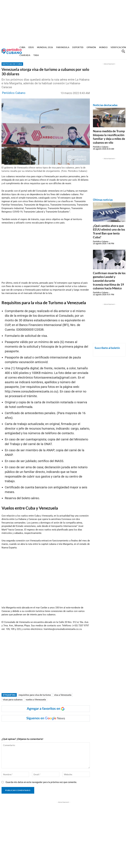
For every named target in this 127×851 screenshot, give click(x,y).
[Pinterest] (47, 728)
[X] (40, 728)
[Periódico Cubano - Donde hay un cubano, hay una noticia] (12, 51)
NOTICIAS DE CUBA (12, 64)
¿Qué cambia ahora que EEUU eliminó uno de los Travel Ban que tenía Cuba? (109, 231)
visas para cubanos (13, 699)
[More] (62, 728)
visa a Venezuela (62, 694)
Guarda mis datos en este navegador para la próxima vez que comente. (41, 782)
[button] (123, 51)
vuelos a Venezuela (36, 699)
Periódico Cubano (13, 93)
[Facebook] (26, 728)
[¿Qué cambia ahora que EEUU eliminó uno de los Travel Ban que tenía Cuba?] (109, 212)
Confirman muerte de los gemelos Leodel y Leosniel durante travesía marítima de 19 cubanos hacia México (109, 280)
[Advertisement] (63, 21)
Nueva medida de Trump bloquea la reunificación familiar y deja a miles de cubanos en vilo (109, 136)
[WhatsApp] (33, 728)
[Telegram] (55, 728)
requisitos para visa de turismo (35, 694)
